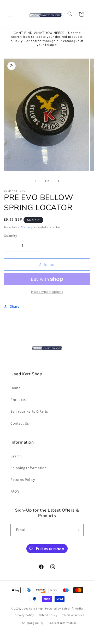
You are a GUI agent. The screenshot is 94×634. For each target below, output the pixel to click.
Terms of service (73, 615)
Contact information (63, 623)
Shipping (26, 227)
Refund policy (48, 615)
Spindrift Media (72, 608)
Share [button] (15, 306)
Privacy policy (24, 615)
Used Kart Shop (32, 608)
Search (16, 456)
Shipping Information (28, 467)
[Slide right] (58, 181)
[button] (10, 14)
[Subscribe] (77, 530)
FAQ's (15, 491)
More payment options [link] (47, 292)
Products (18, 399)
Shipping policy (33, 623)
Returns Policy (22, 479)
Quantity (10, 235)
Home (15, 388)
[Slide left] (35, 181)
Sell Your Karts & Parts (29, 411)
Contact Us (19, 423)
